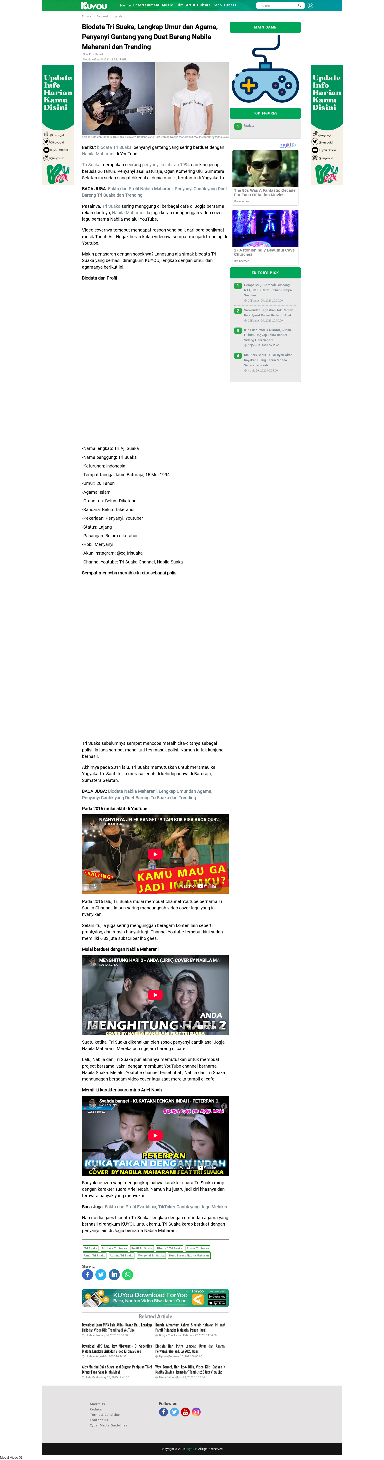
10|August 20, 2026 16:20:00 (265, 300)
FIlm (180, 5)
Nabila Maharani (98, 153)
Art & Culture (198, 5)
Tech (217, 5)
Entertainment (146, 5)
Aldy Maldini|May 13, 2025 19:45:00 (107, 1377)
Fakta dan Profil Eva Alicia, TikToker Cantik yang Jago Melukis (166, 1206)
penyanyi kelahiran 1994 (166, 164)
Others (230, 5)
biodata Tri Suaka (114, 147)
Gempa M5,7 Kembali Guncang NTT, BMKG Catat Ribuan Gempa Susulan (268, 290)
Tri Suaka (91, 164)
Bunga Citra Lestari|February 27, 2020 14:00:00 (188, 1335)
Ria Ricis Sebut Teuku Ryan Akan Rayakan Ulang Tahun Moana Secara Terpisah (268, 360)
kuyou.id (192, 1449)
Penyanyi (102, 16)
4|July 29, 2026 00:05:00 (263, 370)
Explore (86, 16)
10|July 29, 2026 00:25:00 (263, 345)
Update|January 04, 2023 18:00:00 (107, 1335)
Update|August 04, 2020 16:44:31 (106, 1356)
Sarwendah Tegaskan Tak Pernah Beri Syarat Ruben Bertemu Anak (268, 312)
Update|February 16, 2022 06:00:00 (180, 1356)
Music (167, 5)
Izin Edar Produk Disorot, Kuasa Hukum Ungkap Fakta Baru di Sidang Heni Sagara (267, 335)
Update (118, 16)
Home (125, 5)
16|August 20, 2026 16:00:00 (265, 320)
